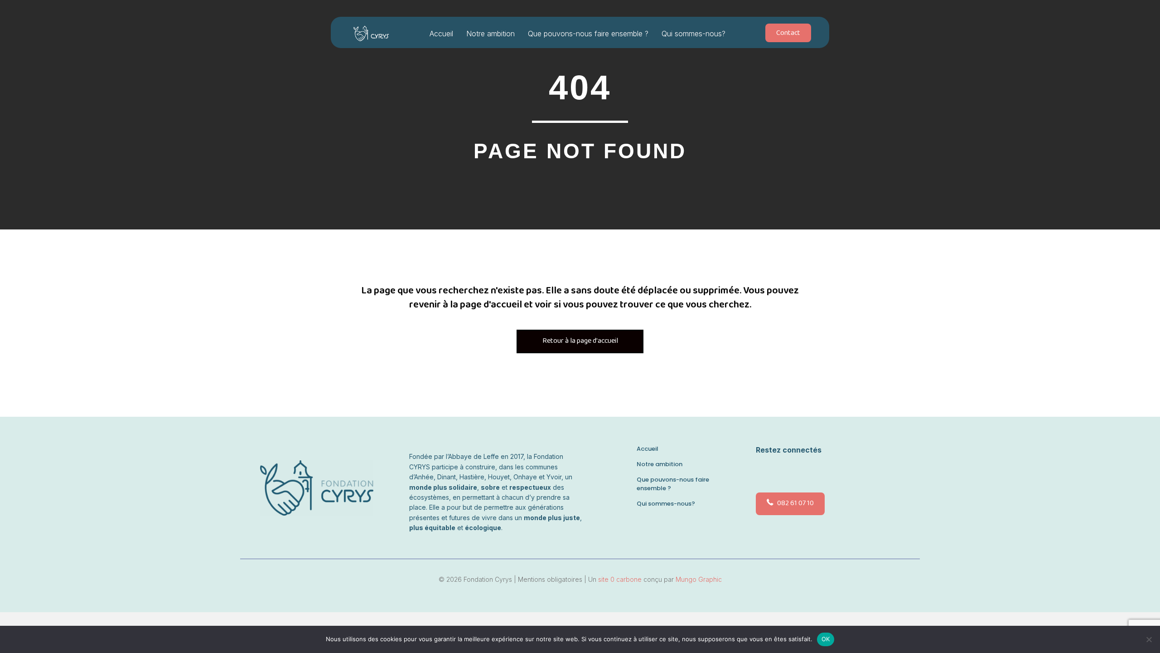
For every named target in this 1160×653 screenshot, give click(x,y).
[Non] (1148, 639)
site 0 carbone (620, 579)
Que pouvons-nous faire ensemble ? (588, 33)
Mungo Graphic (699, 579)
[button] (763, 471)
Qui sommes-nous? (693, 33)
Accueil (441, 33)
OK (826, 639)
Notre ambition (490, 33)
